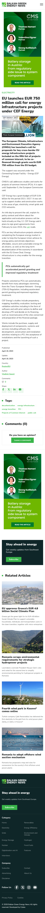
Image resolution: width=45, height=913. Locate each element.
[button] (41, 4)
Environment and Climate (30, 834)
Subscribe (13, 559)
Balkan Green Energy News (19, 904)
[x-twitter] (22, 887)
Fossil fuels (28, 845)
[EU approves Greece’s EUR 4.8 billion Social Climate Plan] (22, 593)
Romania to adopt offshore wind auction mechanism (21, 756)
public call (32, 413)
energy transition (9, 409)
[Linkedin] (15, 390)
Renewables (29, 823)
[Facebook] (4, 390)
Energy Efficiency (30, 828)
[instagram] (28, 887)
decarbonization (8, 405)
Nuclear (5, 845)
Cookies (20, 898)
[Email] (21, 390)
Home (4, 823)
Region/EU (6, 366)
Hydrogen (28, 840)
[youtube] (35, 887)
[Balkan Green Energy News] (14, 5)
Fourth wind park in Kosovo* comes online (19, 710)
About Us (28, 873)
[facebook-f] (16, 887)
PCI (19, 409)
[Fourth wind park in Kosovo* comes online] (22, 693)
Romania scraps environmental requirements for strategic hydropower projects (20, 660)
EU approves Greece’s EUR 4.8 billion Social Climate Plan (20, 610)
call (28, 227)
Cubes (22, 907)
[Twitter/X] (10, 390)
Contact (27, 868)
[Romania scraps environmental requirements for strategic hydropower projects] (22, 641)
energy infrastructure (26, 405)
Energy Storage (8, 840)
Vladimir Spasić (8, 374)
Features (27, 850)
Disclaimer (6, 878)
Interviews (6, 856)
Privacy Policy (7, 898)
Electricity (8, 93)
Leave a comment (22, 440)
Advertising (6, 873)
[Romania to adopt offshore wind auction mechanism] (22, 739)
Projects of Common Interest (13, 413)
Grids (4, 833)
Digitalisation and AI (10, 850)
